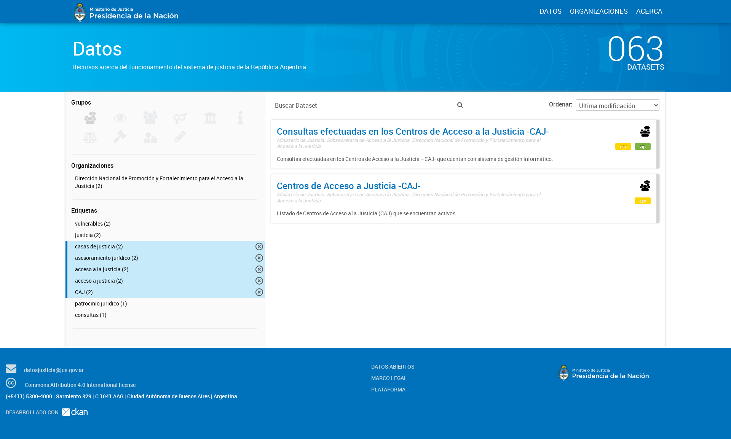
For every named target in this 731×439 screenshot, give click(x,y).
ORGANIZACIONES (599, 11)
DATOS (550, 11)
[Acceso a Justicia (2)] (90, 122)
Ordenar (560, 104)
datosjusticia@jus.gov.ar (54, 370)
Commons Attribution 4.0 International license (80, 384)
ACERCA (649, 11)
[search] (460, 104)
